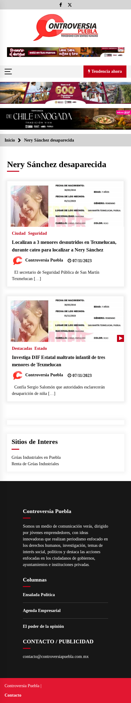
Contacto (13, 695)
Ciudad (19, 233)
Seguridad (37, 233)
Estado (40, 348)
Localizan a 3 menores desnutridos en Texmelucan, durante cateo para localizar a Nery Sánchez (64, 246)
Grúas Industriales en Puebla (36, 457)
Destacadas (22, 348)
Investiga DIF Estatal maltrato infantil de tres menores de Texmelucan (58, 361)
